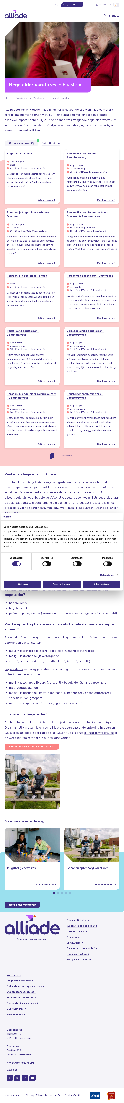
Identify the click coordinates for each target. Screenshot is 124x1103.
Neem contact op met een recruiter (32, 746)
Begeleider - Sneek (19, 153)
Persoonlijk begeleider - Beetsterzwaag (82, 155)
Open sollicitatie (77, 920)
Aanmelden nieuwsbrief (81, 948)
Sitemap (30, 1095)
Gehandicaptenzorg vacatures (87, 868)
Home (8, 98)
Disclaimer (50, 1095)
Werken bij (22, 98)
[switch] (46, 564)
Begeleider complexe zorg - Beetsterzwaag (85, 396)
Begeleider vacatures (60, 98)
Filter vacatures (19, 143)
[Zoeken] (105, 15)
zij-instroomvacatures (99, 733)
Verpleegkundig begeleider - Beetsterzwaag (85, 332)
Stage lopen (74, 937)
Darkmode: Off (116, 5)
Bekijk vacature (46, 199)
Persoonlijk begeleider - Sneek (27, 276)
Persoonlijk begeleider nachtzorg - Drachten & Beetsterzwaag (89, 214)
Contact (89, 5)
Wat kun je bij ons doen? (81, 926)
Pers (60, 1095)
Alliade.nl (72, 5)
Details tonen (107, 575)
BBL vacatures (15, 1008)
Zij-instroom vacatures (20, 997)
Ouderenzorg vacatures (21, 992)
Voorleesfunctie (72, 1095)
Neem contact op (77, 954)
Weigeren (23, 584)
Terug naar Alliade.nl (79, 959)
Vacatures (38, 98)
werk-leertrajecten (22, 738)
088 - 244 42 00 (104, 5)
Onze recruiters (76, 931)
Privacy (40, 1095)
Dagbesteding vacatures (21, 1003)
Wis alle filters (51, 143)
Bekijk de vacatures (44, 884)
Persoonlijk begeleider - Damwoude (90, 276)
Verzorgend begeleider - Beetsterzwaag (23, 332)
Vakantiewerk (15, 1014)
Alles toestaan (101, 584)
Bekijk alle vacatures (22, 904)
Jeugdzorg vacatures (21, 868)
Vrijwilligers (74, 942)
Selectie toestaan (62, 584)
